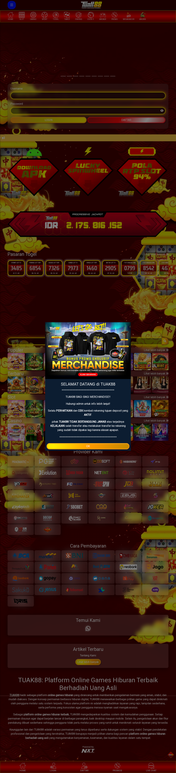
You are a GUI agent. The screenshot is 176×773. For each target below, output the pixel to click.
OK (88, 446)
